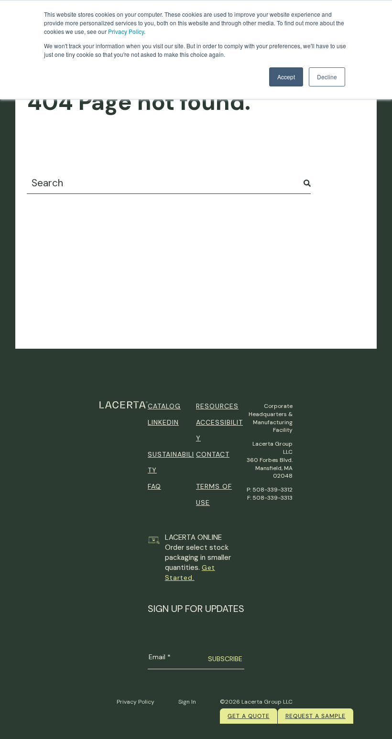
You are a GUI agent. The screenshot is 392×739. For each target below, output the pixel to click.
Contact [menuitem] (212, 454)
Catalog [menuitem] (164, 406)
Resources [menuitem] (217, 406)
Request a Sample (315, 716)
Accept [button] (286, 77)
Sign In (187, 702)
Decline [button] (327, 77)
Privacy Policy (126, 31)
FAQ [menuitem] (154, 486)
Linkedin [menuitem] (163, 422)
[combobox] (169, 183)
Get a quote (249, 716)
